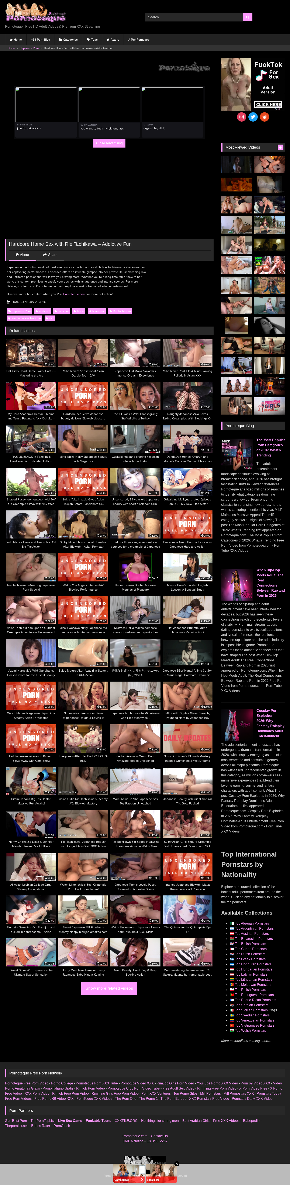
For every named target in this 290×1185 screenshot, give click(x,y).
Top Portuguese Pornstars (254, 995)
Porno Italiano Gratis (58, 1088)
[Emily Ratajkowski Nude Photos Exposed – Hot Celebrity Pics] (236, 325)
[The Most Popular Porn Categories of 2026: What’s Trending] (237, 469)
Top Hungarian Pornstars (253, 969)
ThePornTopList (43, 1120)
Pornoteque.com (74, 294)
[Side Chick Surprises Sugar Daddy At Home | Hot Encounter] (236, 225)
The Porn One (125, 1098)
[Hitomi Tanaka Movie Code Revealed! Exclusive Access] (236, 406)
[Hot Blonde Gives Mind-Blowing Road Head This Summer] (269, 204)
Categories (70, 39)
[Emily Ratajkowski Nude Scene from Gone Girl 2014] (269, 245)
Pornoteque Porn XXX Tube (97, 1083)
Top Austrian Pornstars (252, 933)
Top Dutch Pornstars (250, 954)
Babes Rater (40, 1126)
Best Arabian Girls (196, 1120)
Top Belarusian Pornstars (254, 939)
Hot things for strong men (160, 1120)
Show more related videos (109, 988)
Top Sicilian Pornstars (251, 1010)
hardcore (63, 311)
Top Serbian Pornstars (251, 1005)
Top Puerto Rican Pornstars (255, 1000)
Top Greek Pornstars (250, 959)
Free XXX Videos (226, 1120)
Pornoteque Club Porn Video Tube (134, 1088)
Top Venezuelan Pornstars (255, 1020)
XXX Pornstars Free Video (209, 1098)
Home (18, 39)
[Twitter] (253, 117)
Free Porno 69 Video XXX (54, 1098)
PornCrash (62, 1126)
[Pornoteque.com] (35, 13)
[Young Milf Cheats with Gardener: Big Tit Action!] (269, 225)
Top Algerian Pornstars (252, 923)
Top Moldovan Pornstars (253, 984)
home (80, 311)
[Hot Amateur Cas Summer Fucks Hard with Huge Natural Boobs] (236, 285)
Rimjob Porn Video (90, 1088)
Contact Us (159, 1136)
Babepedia (251, 1120)
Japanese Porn (29, 48)
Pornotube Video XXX (137, 1083)
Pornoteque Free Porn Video (26, 1083)
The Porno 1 (148, 1098)
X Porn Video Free (253, 1088)
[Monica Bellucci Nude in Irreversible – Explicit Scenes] (236, 184)
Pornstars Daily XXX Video (252, 1098)
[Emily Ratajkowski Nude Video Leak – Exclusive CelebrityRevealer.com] (269, 184)
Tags (94, 39)
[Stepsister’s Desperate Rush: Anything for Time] (236, 245)
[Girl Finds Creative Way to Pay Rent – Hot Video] (269, 305)
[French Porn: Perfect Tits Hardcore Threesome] (269, 345)
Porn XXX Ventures (156, 1093)
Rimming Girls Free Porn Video (115, 1093)
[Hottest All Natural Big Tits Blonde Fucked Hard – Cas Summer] (236, 305)
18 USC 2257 (157, 1141)
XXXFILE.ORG (126, 1120)
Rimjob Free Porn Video (70, 1093)
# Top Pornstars (138, 39)
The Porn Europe (173, 1098)
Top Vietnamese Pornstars (255, 1025)
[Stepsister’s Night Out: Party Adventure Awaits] (269, 164)
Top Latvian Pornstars (251, 974)
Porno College (62, 1083)
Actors (115, 39)
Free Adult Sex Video (178, 1088)
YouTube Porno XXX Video (217, 1083)
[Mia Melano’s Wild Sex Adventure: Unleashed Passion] (236, 265)
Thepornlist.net (16, 1126)
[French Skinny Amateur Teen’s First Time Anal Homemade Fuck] (236, 366)
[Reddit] (264, 117)
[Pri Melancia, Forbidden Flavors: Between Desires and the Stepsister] (269, 406)
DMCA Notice (133, 1141)
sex (51, 318)
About (24, 255)
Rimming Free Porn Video (217, 1088)
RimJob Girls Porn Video (175, 1083)
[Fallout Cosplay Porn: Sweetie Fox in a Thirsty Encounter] (269, 285)
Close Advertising (109, 143)
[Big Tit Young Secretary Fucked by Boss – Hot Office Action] (269, 366)
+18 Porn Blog (40, 39)
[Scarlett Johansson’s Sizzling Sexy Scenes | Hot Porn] (236, 164)
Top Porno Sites (185, 1093)
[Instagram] (241, 117)
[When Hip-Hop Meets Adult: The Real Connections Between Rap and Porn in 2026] (237, 599)
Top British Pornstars (250, 944)
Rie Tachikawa (122, 311)
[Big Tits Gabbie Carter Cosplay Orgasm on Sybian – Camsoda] (269, 386)
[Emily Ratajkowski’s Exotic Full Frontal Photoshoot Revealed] (269, 325)
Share (52, 255)
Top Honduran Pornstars (253, 964)
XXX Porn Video (37, 1093)
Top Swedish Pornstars (252, 1015)
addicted (44, 311)
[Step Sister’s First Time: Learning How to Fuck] (236, 204)
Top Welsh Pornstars (250, 1030)
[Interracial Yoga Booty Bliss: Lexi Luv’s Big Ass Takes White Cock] (269, 265)
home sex (98, 311)
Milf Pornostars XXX (239, 1093)
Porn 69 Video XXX (255, 1083)
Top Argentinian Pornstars (254, 928)
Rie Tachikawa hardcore (26, 318)
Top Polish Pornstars (250, 990)
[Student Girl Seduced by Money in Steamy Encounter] (236, 345)
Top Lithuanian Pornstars (253, 979)
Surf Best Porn (16, 1120)
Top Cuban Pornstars (251, 949)
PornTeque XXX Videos (94, 1098)
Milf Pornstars (210, 1093)
